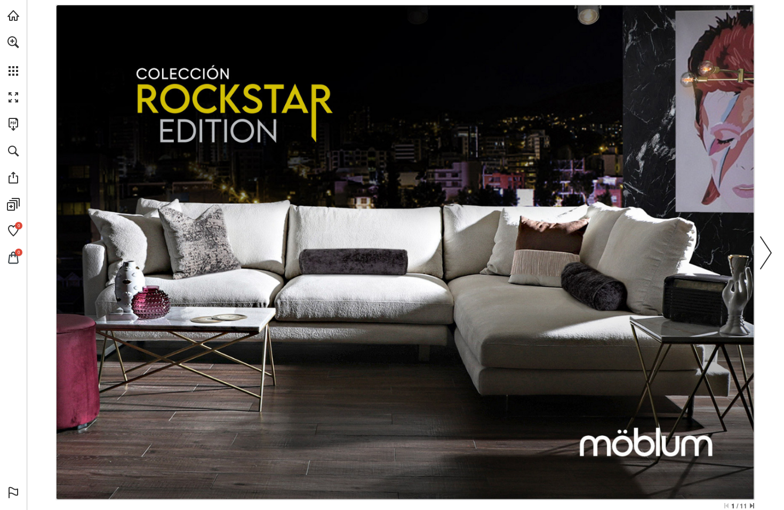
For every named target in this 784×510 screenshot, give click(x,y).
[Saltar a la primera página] (726, 505)
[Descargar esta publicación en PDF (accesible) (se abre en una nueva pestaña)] (13, 124)
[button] (13, 42)
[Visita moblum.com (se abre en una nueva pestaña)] (13, 15)
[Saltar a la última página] (752, 505)
